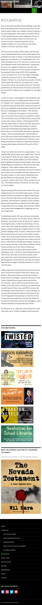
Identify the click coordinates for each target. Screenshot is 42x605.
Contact (4, 578)
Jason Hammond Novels (11, 538)
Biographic (5, 554)
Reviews (3, 566)
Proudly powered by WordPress (10, 602)
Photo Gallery (6, 562)
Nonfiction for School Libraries (14, 546)
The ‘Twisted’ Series (9, 534)
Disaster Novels (8, 542)
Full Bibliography (9, 550)
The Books (4, 530)
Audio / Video (5, 558)
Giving (3, 574)
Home (3, 526)
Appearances (5, 570)
